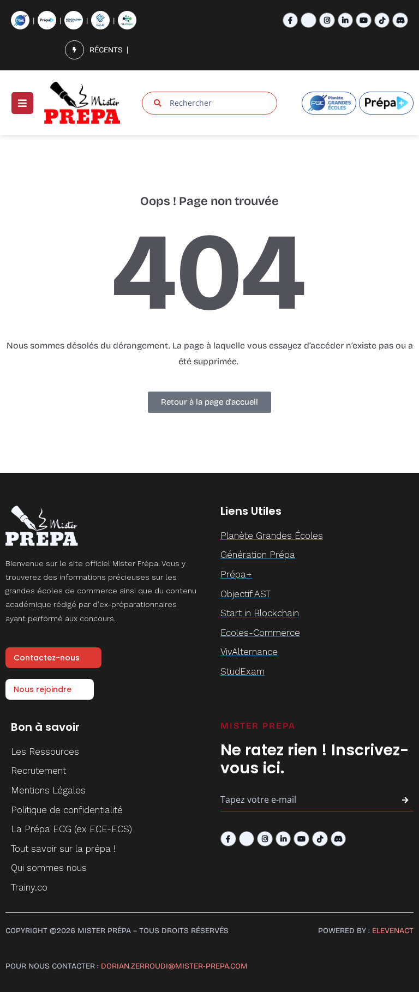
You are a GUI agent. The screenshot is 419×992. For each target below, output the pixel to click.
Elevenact (393, 930)
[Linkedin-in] (346, 20)
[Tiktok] (382, 20)
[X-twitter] (308, 20)
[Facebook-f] (290, 20)
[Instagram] (327, 20)
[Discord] (400, 20)
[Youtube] (364, 20)
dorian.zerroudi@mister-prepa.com (174, 966)
